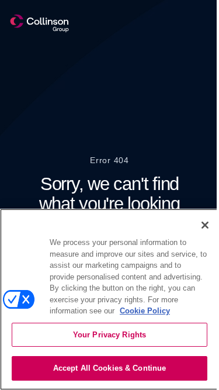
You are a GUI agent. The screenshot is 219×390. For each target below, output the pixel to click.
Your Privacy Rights (109, 334)
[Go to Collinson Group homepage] (39, 23)
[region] (109, 299)
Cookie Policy (145, 310)
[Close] (205, 225)
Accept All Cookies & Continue (109, 368)
